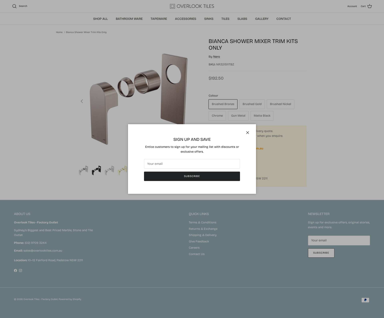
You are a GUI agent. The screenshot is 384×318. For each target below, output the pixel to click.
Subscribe (192, 176)
